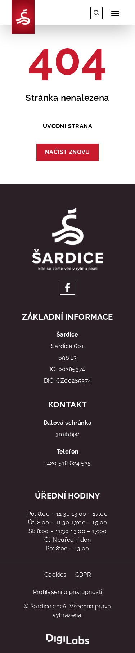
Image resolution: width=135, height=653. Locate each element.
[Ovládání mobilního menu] (115, 13)
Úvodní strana (67, 126)
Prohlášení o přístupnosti (67, 592)
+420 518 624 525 (67, 463)
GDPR (83, 574)
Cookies (55, 574)
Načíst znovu (67, 152)
